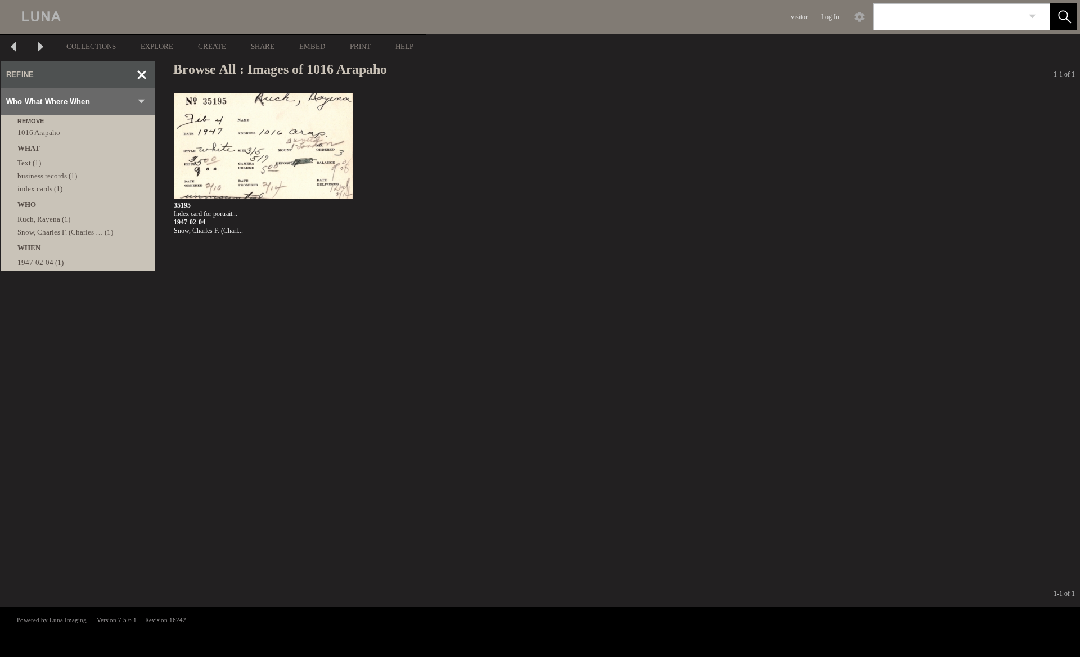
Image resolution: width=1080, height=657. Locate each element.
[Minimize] (141, 74)
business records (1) (47, 176)
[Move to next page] (40, 48)
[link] (1032, 16)
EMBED (312, 46)
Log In (830, 17)
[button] (1063, 16)
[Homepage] (212, 17)
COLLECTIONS (91, 46)
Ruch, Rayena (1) (43, 219)
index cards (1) (39, 188)
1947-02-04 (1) (40, 262)
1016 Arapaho (38, 132)
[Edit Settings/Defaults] (859, 16)
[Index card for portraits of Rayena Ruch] (263, 146)
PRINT (360, 46)
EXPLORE (157, 46)
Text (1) (29, 163)
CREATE (212, 46)
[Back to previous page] (13, 48)
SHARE (262, 46)
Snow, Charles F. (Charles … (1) (65, 232)
